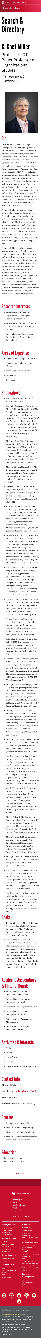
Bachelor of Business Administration (7, 1231)
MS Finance (25, 1240)
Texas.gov (25, 1314)
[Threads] (19, 1301)
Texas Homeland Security (9, 1317)
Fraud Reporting (28, 1317)
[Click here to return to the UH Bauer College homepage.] (20, 1193)
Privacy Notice (6, 1322)
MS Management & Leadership (30, 1254)
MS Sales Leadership (27, 1261)
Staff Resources (6, 1275)
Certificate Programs (27, 1282)
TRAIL (19, 1317)
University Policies (7, 1334)
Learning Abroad (6, 1249)
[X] (26, 1295)
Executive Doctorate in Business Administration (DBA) (30, 1267)
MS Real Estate (26, 1259)
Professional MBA (27, 1231)
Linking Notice (27, 1319)
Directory (4, 1268)
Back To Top (20, 1173)
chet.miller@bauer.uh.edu (23, 1091)
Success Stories (6, 1251)
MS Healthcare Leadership (29, 1245)
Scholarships (5, 1242)
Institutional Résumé (8, 1325)
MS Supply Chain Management (30, 1264)
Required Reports (20, 1325)
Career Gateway (6, 1261)
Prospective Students (7, 1228)
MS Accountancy (26, 1235)
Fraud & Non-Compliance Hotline (11, 1319)
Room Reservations (7, 1277)
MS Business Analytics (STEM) (30, 1238)
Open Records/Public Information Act (23, 1322)
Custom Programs (27, 1285)
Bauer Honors (5, 1247)
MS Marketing (26, 1256)
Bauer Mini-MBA (26, 1280)
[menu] (38, 8)
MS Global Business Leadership (30, 1243)
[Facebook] (4, 1295)
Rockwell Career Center (8, 1259)
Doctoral (24, 1270)
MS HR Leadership (27, 1247)
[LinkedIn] (11, 1295)
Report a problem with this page (11, 1314)
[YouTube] (34, 1295)
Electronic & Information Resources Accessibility (16, 1327)
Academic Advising (7, 1235)
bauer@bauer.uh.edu (20, 1216)
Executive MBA (26, 1233)
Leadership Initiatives (8, 1244)
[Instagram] (19, 1295)
